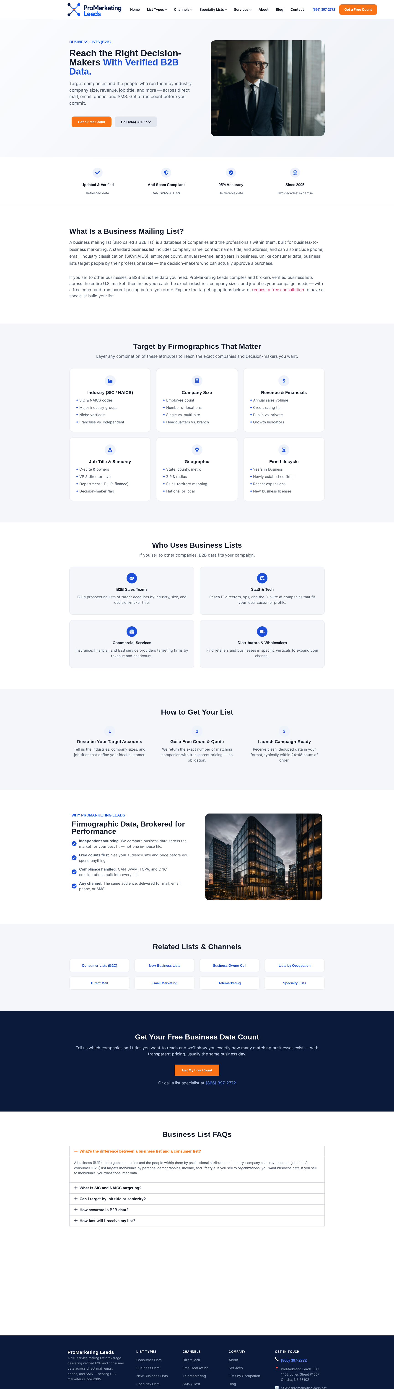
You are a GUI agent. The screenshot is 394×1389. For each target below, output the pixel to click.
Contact (297, 9)
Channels (181, 9)
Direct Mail (191, 1360)
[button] (197, 1151)
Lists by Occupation (244, 1376)
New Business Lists (152, 1376)
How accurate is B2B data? (104, 1210)
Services (241, 9)
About (264, 9)
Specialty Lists (212, 9)
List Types (155, 9)
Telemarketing (194, 1376)
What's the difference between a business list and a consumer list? (140, 1151)
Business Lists (148, 1368)
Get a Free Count (358, 9)
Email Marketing (195, 1368)
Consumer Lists (149, 1360)
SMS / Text (191, 1384)
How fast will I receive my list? (107, 1221)
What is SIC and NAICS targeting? (110, 1188)
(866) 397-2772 (324, 9)
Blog (279, 9)
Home (135, 9)
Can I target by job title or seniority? (113, 1199)
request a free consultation (278, 289)
